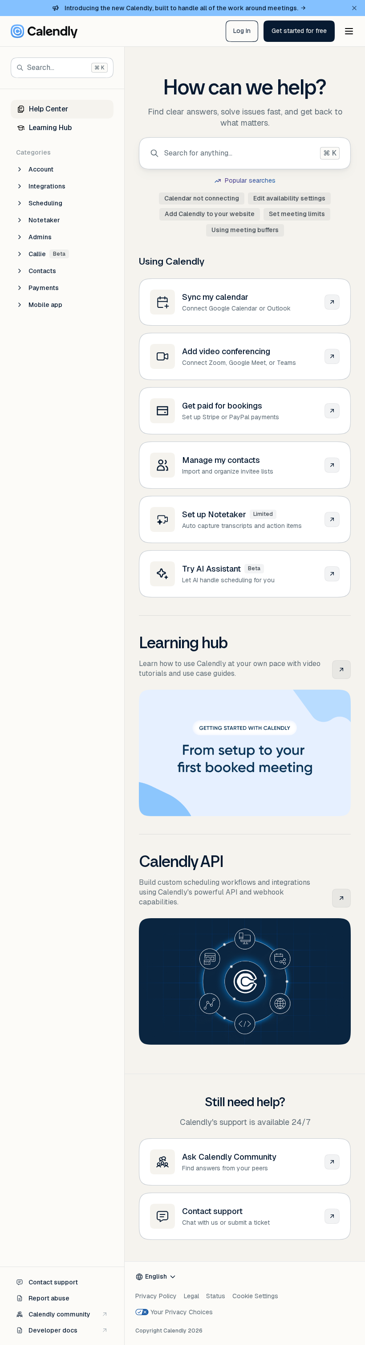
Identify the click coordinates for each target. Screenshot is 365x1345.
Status (215, 1296)
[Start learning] (341, 669)
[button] (299, 31)
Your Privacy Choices (181, 1312)
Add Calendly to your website (210, 214)
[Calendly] (44, 31)
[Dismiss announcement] (354, 8)
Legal (191, 1296)
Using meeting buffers (245, 230)
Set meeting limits (297, 214)
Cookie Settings (255, 1296)
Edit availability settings (289, 198)
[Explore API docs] (341, 898)
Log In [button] (242, 31)
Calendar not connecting (201, 198)
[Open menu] (349, 31)
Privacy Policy (156, 1296)
